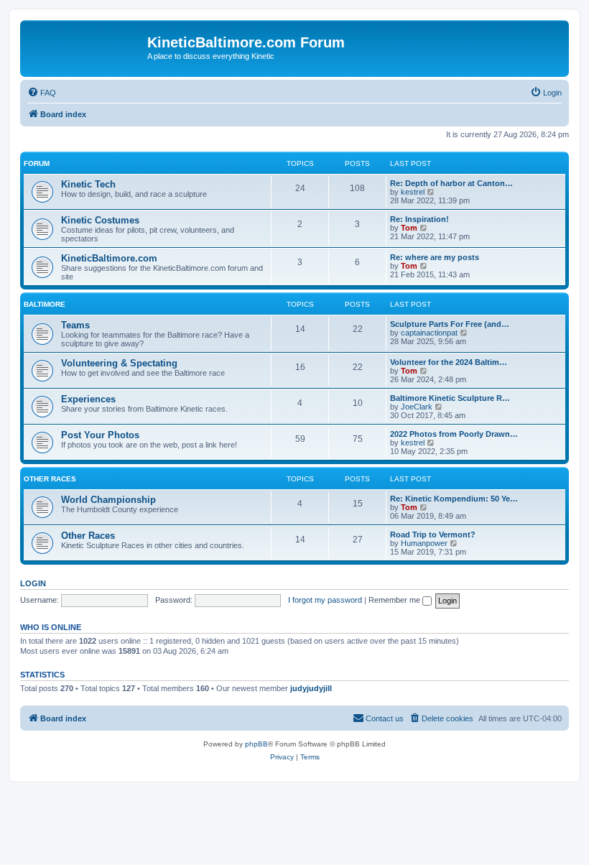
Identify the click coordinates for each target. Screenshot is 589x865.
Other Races (50, 479)
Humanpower (424, 543)
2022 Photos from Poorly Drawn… (454, 434)
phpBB (256, 744)
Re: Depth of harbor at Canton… (451, 183)
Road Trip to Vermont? (433, 534)
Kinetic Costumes (100, 220)
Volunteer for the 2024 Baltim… (448, 362)
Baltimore (44, 304)
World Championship (108, 499)
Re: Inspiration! (419, 219)
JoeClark (416, 406)
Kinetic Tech (88, 184)
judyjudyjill (311, 688)
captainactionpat (429, 332)
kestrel (413, 192)
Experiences (88, 399)
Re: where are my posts (434, 257)
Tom (409, 227)
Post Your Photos (100, 435)
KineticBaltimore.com (109, 258)
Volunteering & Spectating (119, 363)
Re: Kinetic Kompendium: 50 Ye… (454, 498)
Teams (75, 325)
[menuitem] (41, 92)
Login (33, 583)
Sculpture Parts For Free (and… (449, 324)
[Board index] (85, 47)
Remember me (395, 600)
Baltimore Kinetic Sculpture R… (450, 398)
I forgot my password (325, 600)
